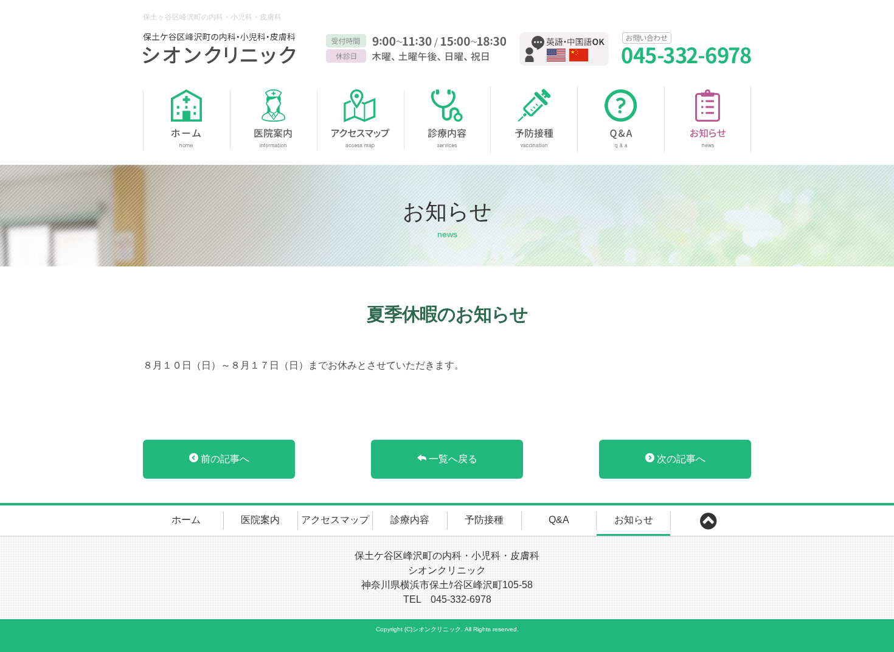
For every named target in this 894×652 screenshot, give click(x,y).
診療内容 (447, 119)
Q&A (621, 119)
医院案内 (273, 119)
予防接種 (534, 119)
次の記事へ (679, 459)
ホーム (186, 119)
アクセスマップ (360, 119)
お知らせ (708, 119)
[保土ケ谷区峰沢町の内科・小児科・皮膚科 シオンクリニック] (222, 48)
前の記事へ (223, 459)
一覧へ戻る (451, 459)
